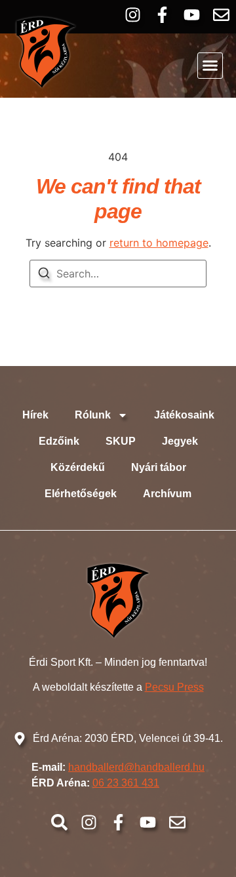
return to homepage (158, 242)
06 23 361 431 (125, 782)
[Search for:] (118, 273)
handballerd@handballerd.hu (136, 767)
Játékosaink (184, 414)
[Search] (44, 275)
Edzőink (59, 441)
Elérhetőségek (81, 493)
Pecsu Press (174, 687)
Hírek (35, 414)
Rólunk (93, 414)
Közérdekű (77, 467)
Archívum (167, 493)
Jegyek (180, 441)
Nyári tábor (158, 467)
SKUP (121, 441)
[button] (210, 65)
